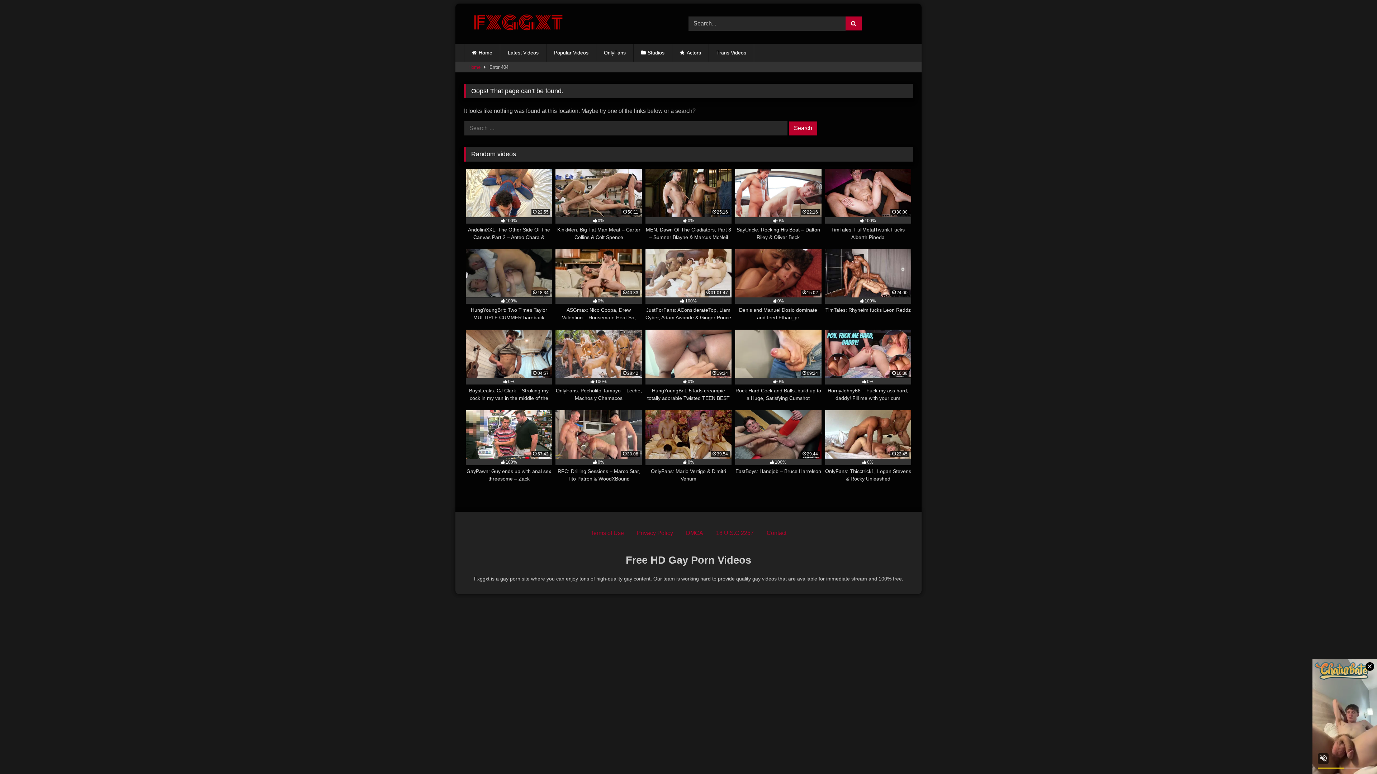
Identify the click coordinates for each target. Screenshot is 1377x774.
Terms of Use (607, 533)
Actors (694, 53)
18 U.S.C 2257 (735, 533)
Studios (656, 53)
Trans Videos (731, 53)
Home (485, 53)
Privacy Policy (655, 533)
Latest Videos (523, 53)
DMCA (694, 533)
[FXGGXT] (518, 23)
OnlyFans (615, 53)
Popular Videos (571, 53)
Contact (776, 533)
